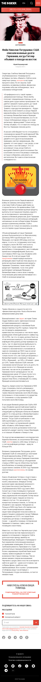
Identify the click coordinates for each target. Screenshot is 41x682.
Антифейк (20, 45)
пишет (21, 318)
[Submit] (36, 622)
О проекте (19, 654)
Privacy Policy (15, 630)
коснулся (20, 80)
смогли (9, 442)
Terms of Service (23, 630)
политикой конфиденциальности (11, 628)
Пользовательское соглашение (20, 657)
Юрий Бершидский (20, 64)
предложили (7, 258)
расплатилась (19, 470)
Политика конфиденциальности (20, 660)
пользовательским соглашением (28, 627)
